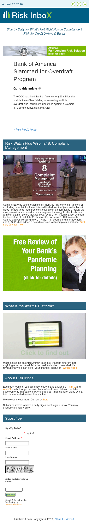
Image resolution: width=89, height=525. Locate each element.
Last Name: (11, 457)
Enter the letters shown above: (16, 480)
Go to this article (25, 88)
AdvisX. (70, 519)
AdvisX (7, 389)
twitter (73, 4)
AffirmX (72, 386)
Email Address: (12, 438)
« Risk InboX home (24, 129)
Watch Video (70, 367)
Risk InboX (44, 15)
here (45, 399)
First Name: (11, 447)
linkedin (84, 4)
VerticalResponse (13, 504)
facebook (79, 4)
